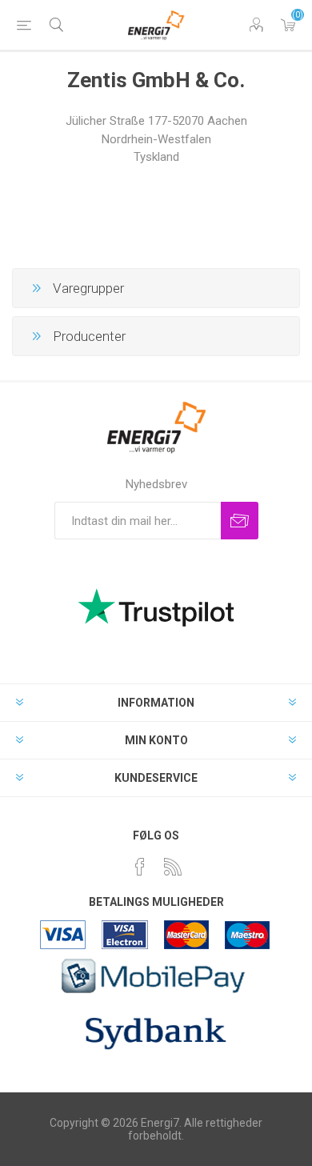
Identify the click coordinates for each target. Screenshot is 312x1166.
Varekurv (288, 25)
